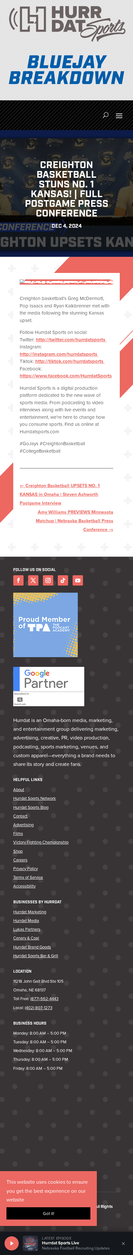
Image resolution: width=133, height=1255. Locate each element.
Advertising (23, 825)
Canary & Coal (26, 938)
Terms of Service (28, 877)
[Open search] (105, 115)
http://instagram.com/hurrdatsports (59, 354)
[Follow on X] (33, 580)
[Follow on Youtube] (78, 580)
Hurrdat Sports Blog (30, 807)
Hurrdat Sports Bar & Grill (35, 956)
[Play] (12, 1243)
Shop (18, 851)
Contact (20, 816)
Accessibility (24, 886)
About (18, 789)
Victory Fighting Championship (40, 842)
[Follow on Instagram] (48, 580)
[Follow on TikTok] (63, 580)
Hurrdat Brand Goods (32, 947)
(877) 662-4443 (44, 998)
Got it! (48, 1213)
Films (18, 833)
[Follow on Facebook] (18, 580)
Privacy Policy (25, 868)
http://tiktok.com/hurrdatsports (70, 361)
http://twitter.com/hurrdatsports (71, 339)
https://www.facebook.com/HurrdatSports (66, 375)
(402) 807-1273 (38, 1007)
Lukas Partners (26, 929)
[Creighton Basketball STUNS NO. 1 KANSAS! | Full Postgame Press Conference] (66, 282)
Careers (20, 860)
